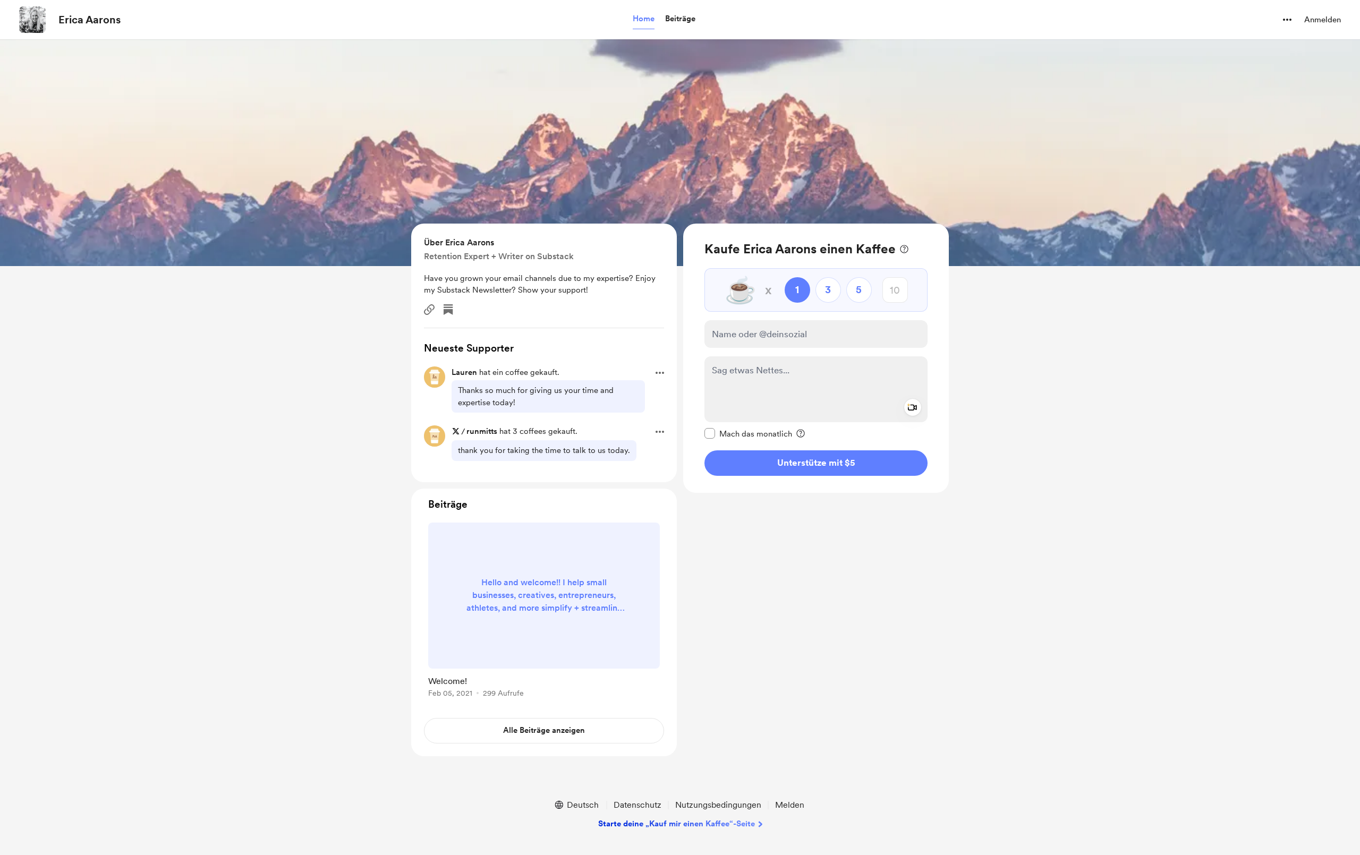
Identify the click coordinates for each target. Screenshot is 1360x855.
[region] (816, 358)
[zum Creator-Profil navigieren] (32, 19)
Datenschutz (637, 805)
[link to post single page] (544, 611)
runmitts (481, 431)
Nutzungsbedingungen (718, 805)
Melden (789, 805)
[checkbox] (748, 433)
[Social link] (429, 309)
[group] (544, 611)
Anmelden (1322, 19)
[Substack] (448, 309)
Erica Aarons (89, 19)
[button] (644, 19)
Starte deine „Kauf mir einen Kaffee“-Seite (676, 823)
